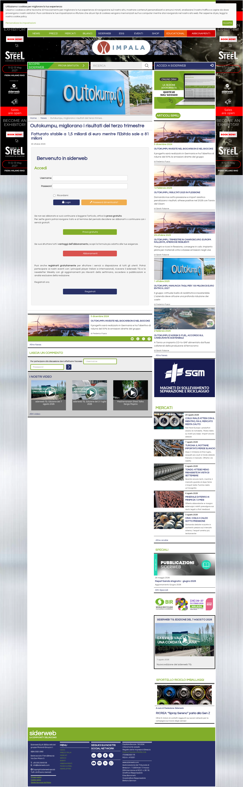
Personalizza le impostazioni (21, 23)
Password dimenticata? (105, 202)
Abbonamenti (201, 33)
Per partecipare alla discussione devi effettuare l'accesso (56, 361)
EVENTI (63, 761)
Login (67, 202)
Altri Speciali (161, 590)
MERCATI (63, 755)
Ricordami (62, 195)
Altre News (35, 345)
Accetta (227, 23)
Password (46, 186)
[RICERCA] (147, 65)
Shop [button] (155, 33)
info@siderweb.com (41, 765)
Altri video (35, 414)
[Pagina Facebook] (105, 755)
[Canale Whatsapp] (111, 763)
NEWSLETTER (65, 769)
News (44, 118)
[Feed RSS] (105, 763)
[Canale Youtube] (93, 763)
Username (46, 178)
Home (33, 118)
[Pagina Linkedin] (93, 755)
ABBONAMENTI (66, 763)
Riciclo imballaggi (180, 679)
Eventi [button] (138, 33)
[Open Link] (121, 47)
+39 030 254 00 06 (40, 763)
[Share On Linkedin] (138, 339)
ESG (121, 33)
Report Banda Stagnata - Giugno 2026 (175, 581)
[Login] (68, 367)
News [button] (36, 33)
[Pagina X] (111, 755)
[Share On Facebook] (149, 339)
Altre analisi (162, 540)
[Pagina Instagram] (99, 755)
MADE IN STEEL (66, 766)
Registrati (90, 291)
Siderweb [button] (104, 33)
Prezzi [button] (53, 33)
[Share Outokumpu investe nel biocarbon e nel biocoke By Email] (132, 339)
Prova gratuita (90, 232)
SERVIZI (63, 758)
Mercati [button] (70, 33)
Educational (175, 33)
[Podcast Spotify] (99, 763)
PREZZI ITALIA (65, 752)
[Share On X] (143, 339)
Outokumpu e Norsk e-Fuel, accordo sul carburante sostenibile (178, 336)
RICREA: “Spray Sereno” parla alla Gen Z (183, 713)
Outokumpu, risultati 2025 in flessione (177, 192)
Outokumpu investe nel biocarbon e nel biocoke (120, 321)
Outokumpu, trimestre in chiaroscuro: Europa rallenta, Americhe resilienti (182, 240)
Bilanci (87, 33)
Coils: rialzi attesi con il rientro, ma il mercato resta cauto (200, 421)
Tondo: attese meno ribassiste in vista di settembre (197, 472)
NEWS (62, 750)
